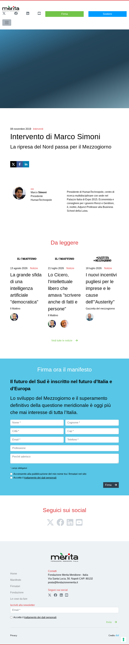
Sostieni (107, 14)
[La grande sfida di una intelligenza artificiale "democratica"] (27, 259)
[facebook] (20, 164)
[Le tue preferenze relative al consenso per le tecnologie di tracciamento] (123, 639)
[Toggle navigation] (6, 22)
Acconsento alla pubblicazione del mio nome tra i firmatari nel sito (49, 474)
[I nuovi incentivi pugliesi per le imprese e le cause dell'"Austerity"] (102, 259)
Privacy (13, 635)
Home (13, 573)
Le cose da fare (18, 598)
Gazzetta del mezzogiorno (101, 288)
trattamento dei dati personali (40, 477)
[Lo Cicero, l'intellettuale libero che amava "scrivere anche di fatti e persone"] (64, 259)
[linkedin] (26, 164)
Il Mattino (26, 288)
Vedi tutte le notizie (62, 340)
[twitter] (13, 164)
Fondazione (17, 592)
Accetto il (34, 477)
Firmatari (15, 586)
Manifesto (15, 580)
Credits (112, 635)
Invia (109, 622)
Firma (64, 14)
